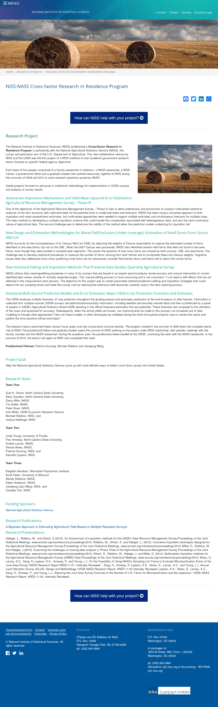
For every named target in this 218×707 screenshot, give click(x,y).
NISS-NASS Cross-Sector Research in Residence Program (80, 71)
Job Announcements (19, 634)
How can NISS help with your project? (107, 117)
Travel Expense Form (19, 630)
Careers (174, 12)
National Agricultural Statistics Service (29, 510)
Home (9, 71)
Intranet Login (203, 12)
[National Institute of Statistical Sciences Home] (19, 12)
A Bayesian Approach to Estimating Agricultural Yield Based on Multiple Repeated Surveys (66, 527)
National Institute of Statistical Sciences (60, 12)
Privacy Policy (58, 634)
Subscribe (40, 634)
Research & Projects (29, 71)
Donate (186, 12)
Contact (161, 12)
